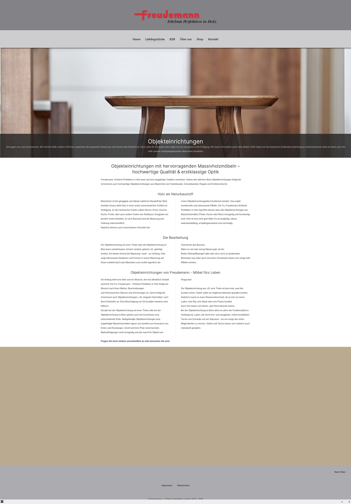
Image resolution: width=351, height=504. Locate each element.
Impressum (167, 485)
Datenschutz (183, 485)
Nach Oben (340, 472)
